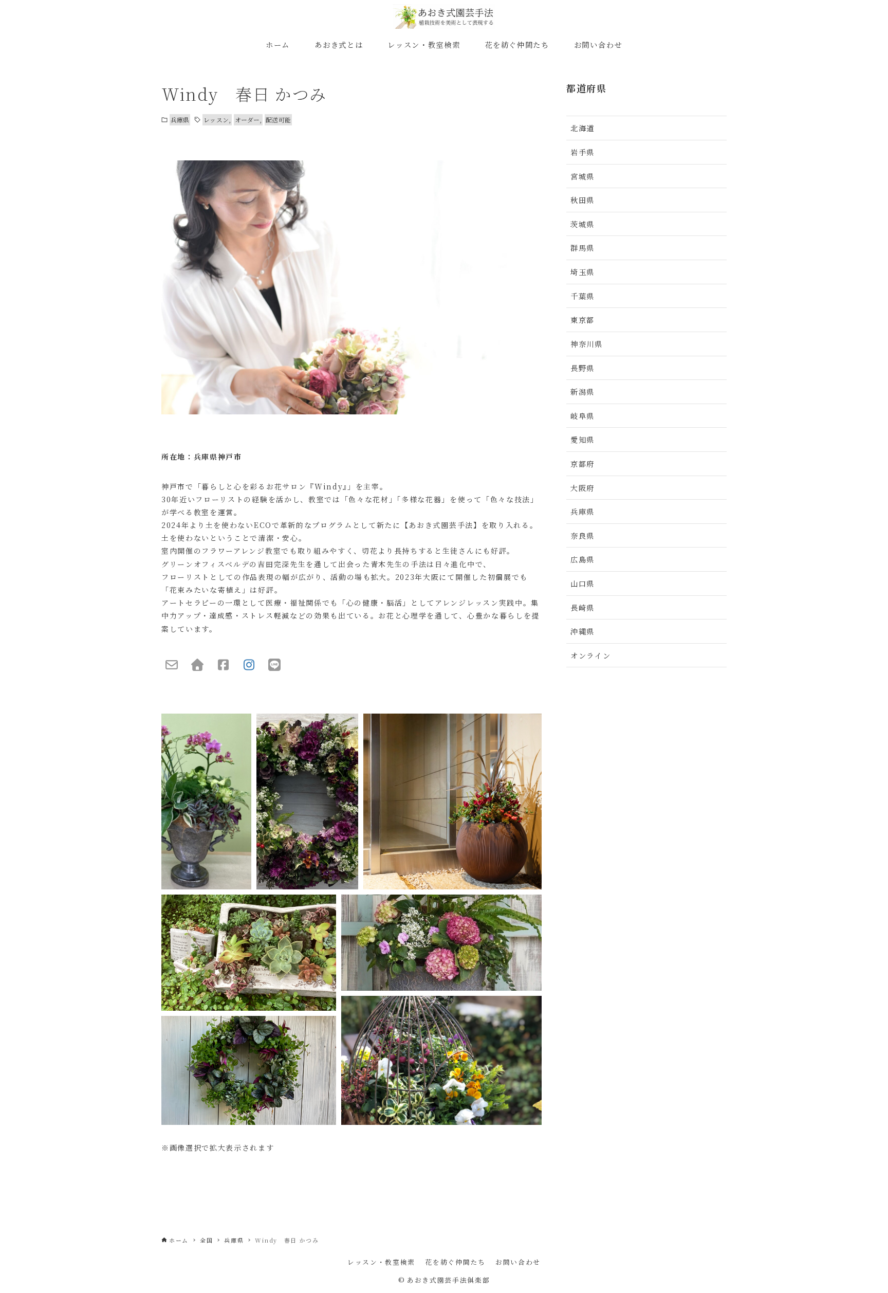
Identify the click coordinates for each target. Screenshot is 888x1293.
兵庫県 (180, 119)
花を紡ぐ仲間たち (455, 1262)
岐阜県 (582, 415)
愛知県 (582, 439)
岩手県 (582, 152)
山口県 (582, 583)
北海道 (582, 127)
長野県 (582, 367)
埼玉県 (582, 271)
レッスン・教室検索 (381, 1262)
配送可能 (278, 119)
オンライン (590, 655)
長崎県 (582, 607)
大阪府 (582, 487)
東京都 (582, 319)
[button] (206, 801)
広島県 (582, 559)
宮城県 (582, 176)
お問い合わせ (518, 1262)
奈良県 (582, 535)
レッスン (215, 119)
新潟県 (582, 391)
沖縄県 (582, 631)
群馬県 (582, 247)
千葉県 (582, 295)
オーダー (247, 119)
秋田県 (582, 199)
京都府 (582, 463)
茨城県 (582, 223)
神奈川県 (586, 343)
